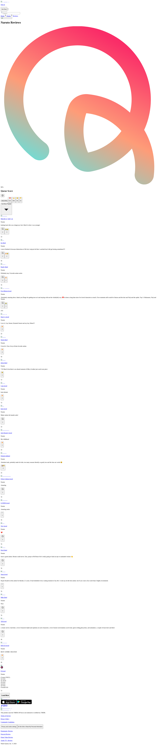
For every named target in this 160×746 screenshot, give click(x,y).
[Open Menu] (8, 9)
